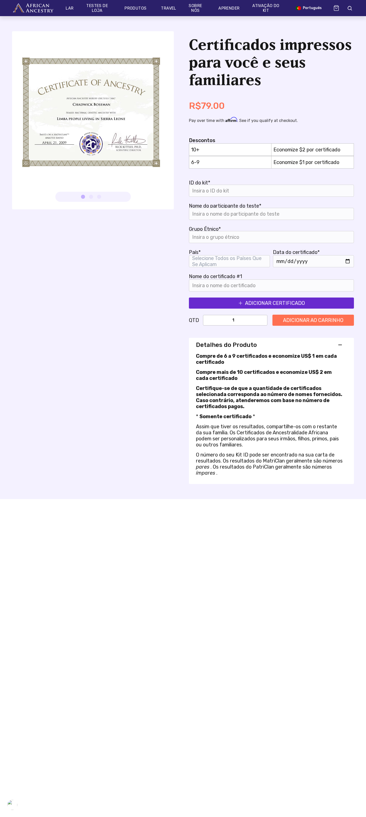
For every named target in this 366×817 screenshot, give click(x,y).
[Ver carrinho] (336, 8)
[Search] (349, 8)
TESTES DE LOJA (97, 8)
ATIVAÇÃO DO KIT (265, 8)
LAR (69, 8)
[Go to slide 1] (83, 197)
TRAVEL (168, 8)
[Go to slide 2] (91, 197)
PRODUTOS (135, 8)
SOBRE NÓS (195, 8)
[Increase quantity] (255, 320)
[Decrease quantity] (212, 320)
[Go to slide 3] (99, 197)
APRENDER (228, 8)
